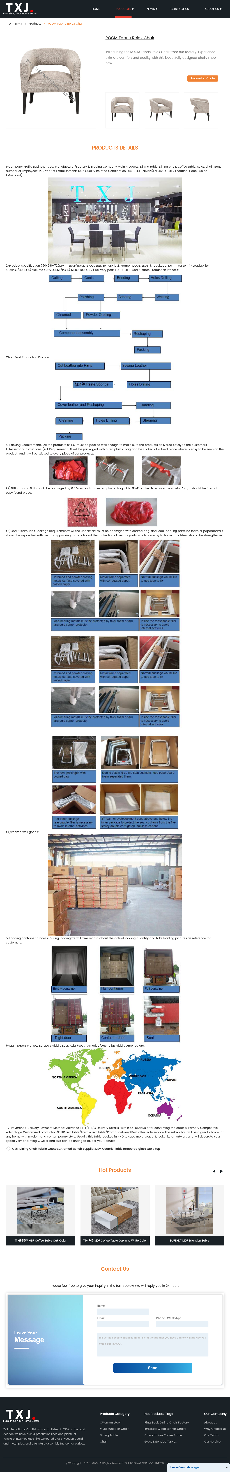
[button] (214, 1171)
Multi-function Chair (114, 1429)
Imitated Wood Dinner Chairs (165, 1429)
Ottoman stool (110, 1422)
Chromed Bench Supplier (77, 1148)
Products (123, 9)
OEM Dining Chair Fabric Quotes (35, 1148)
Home (96, 9)
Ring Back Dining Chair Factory (166, 1422)
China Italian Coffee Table (163, 1435)
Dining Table (109, 1435)
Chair (104, 1441)
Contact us (180, 9)
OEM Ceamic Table (109, 1148)
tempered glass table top (141, 1148)
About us (212, 9)
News (151, 9)
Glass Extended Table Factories (159, 1441)
